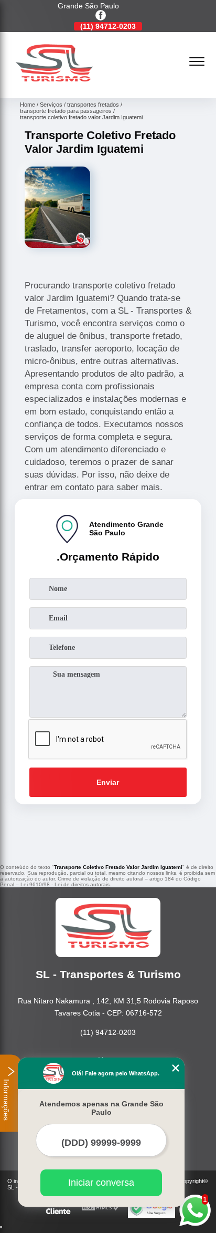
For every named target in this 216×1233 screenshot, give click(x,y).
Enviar (107, 782)
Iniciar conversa (101, 1182)
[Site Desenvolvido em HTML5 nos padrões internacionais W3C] (100, 1208)
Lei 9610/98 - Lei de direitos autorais (65, 884)
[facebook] (100, 16)
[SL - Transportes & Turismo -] (55, 86)
